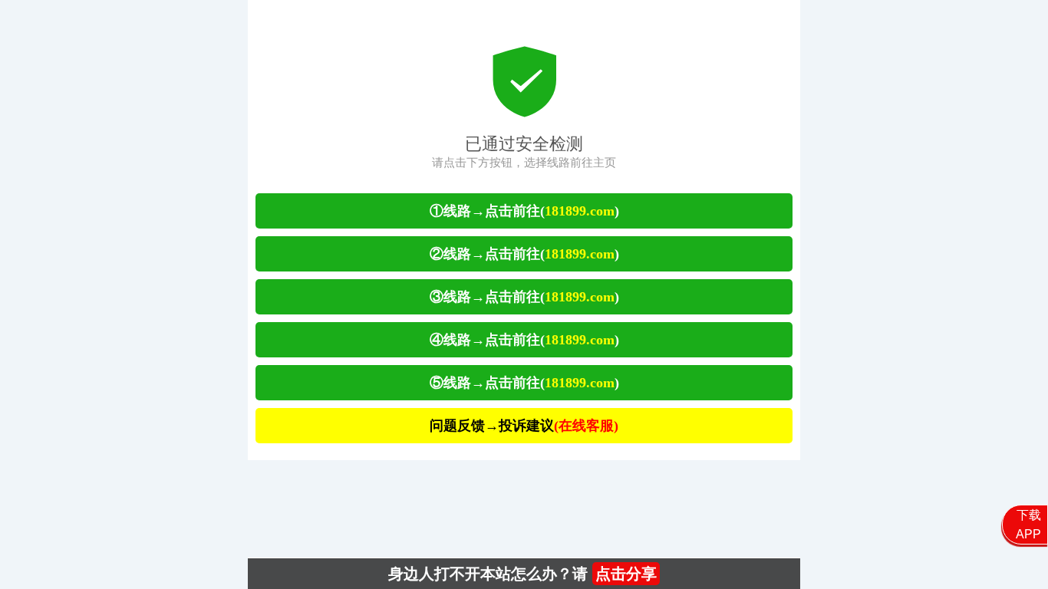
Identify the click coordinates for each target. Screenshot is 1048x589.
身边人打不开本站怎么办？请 (522, 573)
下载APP (1028, 524)
